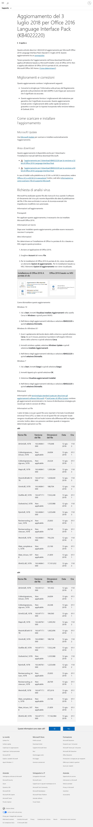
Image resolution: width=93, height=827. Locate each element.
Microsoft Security (8, 780)
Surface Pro (6, 740)
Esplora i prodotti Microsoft (10, 758)
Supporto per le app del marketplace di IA (44, 784)
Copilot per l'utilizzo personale (11, 751)
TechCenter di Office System (57, 398)
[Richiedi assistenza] (8, 3)
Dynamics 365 (6, 787)
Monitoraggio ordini (38, 755)
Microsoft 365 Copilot (9, 794)
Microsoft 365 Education (69, 751)
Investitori (66, 791)
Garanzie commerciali (39, 762)
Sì (54, 728)
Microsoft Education (68, 740)
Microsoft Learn (37, 780)
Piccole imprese (7, 802)
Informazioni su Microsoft (70, 780)
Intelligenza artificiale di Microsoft (12, 776)
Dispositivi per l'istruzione (70, 744)
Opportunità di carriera (69, 776)
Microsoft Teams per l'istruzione (72, 748)
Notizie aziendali (67, 784)
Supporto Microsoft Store (40, 748)
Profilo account (37, 740)
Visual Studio (36, 802)
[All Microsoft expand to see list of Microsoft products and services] (3, 3)
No (69, 728)
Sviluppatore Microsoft (39, 776)
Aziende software (37, 798)
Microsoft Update (27, 137)
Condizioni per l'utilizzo (43, 819)
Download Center (37, 744)
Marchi (55, 819)
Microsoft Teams (7, 798)
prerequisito (39, 55)
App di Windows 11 (8, 762)
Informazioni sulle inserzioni (68, 819)
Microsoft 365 (6, 755)
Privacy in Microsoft (68, 787)
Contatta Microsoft (22, 819)
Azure (4, 784)
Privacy (32, 819)
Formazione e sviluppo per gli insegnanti (74, 758)
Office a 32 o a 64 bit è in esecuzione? (32, 178)
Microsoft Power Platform (40, 794)
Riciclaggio (36, 758)
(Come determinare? (47, 68)
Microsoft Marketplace (39, 791)
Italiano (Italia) (10, 808)
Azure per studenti (68, 766)
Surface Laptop (7, 744)
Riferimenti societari (8, 819)
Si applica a (23, 43)
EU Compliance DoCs (8, 822)
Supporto (5, 8)
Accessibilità (66, 794)
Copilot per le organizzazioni (10, 748)
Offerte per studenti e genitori (71, 762)
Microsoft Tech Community (40, 787)
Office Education (67, 755)
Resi (34, 751)
